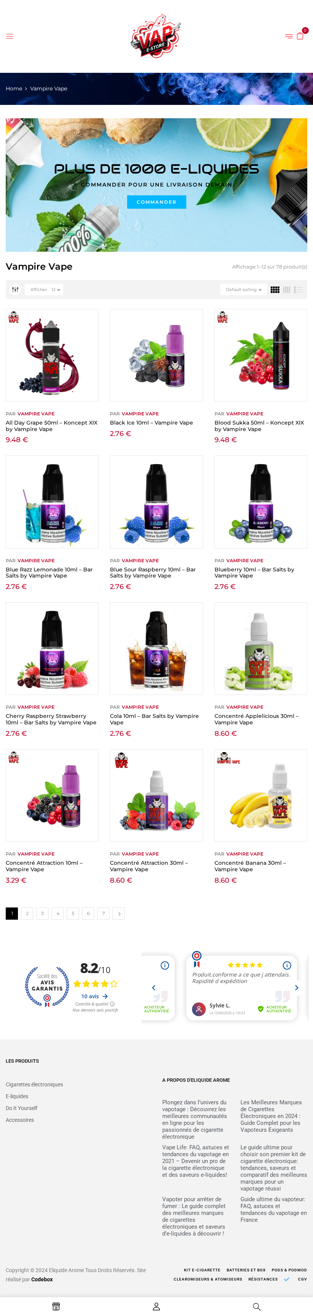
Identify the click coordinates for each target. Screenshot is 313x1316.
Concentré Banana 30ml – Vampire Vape (250, 866)
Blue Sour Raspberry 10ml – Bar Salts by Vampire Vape (153, 572)
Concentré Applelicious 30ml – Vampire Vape (256, 719)
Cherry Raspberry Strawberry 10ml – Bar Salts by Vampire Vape (51, 719)
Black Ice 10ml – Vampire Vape (151, 422)
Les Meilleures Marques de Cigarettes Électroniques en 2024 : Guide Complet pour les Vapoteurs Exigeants (271, 1116)
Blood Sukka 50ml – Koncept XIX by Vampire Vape (259, 426)
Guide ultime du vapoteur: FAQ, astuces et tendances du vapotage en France (273, 1209)
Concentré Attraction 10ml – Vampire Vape (44, 866)
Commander (157, 202)
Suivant (119, 913)
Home (14, 88)
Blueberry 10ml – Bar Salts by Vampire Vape (254, 572)
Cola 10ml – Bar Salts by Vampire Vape (154, 719)
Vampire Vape (36, 414)
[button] (300, 35)
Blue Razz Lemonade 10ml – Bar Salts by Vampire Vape (49, 572)
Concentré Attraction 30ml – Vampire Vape (149, 866)
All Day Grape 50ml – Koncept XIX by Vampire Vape (51, 426)
